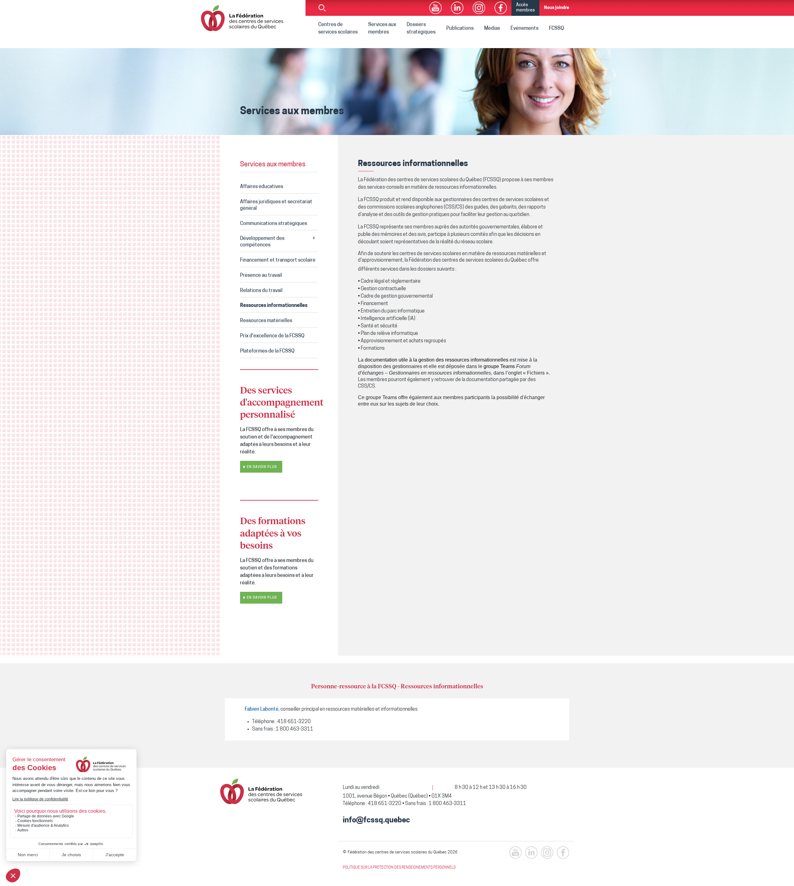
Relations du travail (261, 290)
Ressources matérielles (266, 320)
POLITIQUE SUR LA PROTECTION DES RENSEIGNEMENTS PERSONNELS (399, 868)
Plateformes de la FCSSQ (267, 351)
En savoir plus (262, 467)
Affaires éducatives (261, 186)
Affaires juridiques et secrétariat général (276, 205)
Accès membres (525, 8)
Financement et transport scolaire (277, 260)
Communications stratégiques (273, 223)
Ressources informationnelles (273, 305)
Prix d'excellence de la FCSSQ (272, 336)
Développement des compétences (262, 242)
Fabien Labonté (262, 709)
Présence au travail (261, 275)
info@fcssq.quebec (376, 820)
